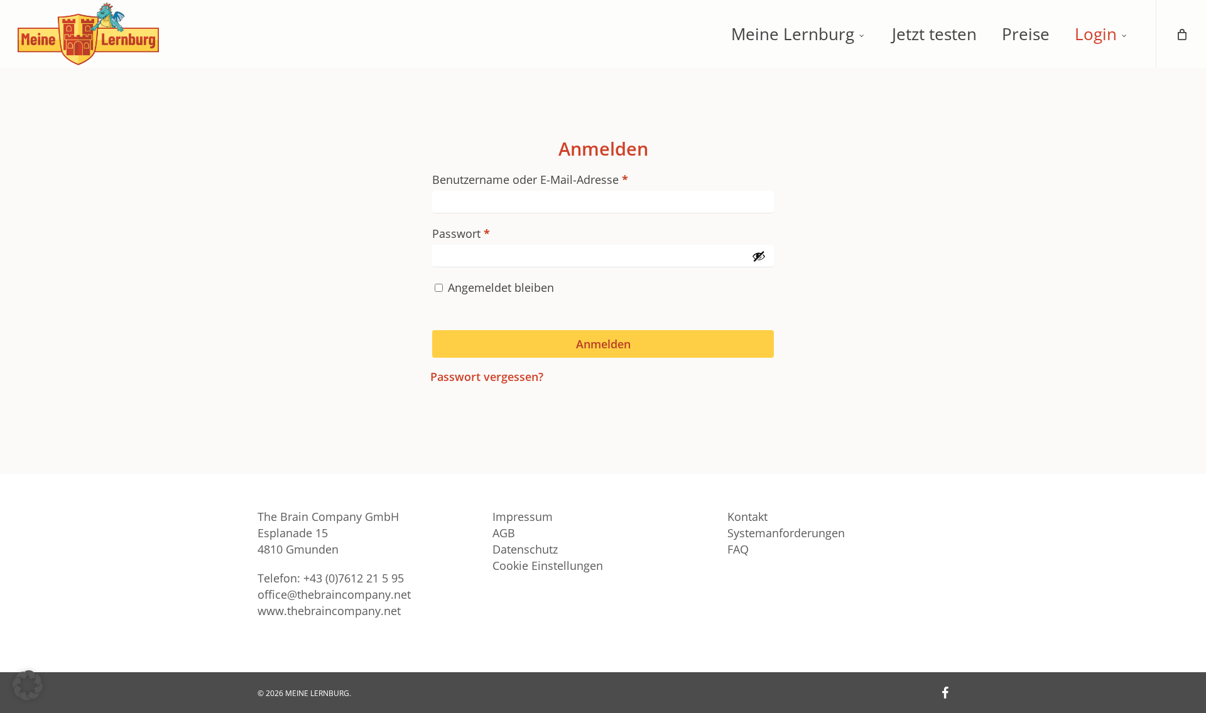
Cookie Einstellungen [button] (547, 565)
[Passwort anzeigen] (759, 256)
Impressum (522, 516)
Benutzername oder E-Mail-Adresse (561, 179)
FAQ (738, 549)
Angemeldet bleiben (501, 287)
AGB (503, 532)
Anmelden (603, 343)
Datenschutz (525, 549)
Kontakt (747, 516)
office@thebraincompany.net (334, 594)
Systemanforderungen (786, 532)
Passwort (491, 233)
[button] (27, 685)
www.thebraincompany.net (329, 610)
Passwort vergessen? (486, 376)
